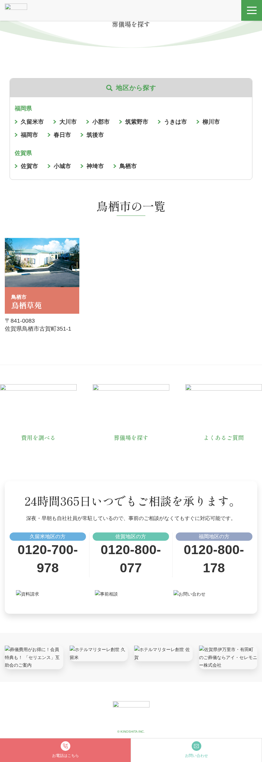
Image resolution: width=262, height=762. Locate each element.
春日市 (62, 135)
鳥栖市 (128, 166)
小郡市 (101, 122)
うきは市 (175, 122)
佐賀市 (29, 166)
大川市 (68, 122)
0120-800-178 (214, 558)
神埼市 (95, 166)
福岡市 (29, 135)
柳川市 (211, 122)
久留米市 (32, 122)
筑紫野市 (136, 122)
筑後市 (95, 135)
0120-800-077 (131, 558)
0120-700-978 (48, 558)
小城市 (62, 166)
